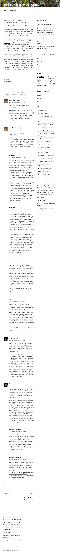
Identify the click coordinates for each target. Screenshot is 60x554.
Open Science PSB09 (43, 152)
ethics (51, 130)
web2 (45, 177)
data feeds (50, 124)
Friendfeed (52, 133)
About (5, 10)
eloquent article (28, 31)
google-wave (47, 136)
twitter (39, 177)
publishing (49, 158)
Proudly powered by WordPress (11, 550)
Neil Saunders (10, 35)
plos (39, 158)
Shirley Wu (12, 155)
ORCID (39, 64)
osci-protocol (41, 155)
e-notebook (41, 130)
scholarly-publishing (43, 165)
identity (40, 138)
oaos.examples (23, 288)
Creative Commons (43, 121)
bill (10, 260)
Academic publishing (43, 113)
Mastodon (39, 61)
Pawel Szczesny (14, 338)
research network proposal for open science (45, 162)
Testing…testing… (41, 38)
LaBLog (46, 138)
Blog (7, 79)
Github (39, 58)
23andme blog (23, 35)
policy (43, 158)
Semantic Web (42, 174)
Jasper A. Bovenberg (15, 429)
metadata (40, 141)
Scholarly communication (44, 168)
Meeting (52, 138)
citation (40, 119)
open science (50, 150)
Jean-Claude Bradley (15, 100)
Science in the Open (22, 5)
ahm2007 (40, 116)
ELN (47, 130)
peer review (50, 155)
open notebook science (44, 147)
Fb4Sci (40, 133)
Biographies (13, 10)
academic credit (42, 110)
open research (41, 150)
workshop (50, 177)
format (45, 133)
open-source (48, 141)
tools (49, 174)
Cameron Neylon (22, 20)
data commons (42, 124)
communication (48, 119)
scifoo (39, 171)
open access (41, 144)
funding (40, 136)
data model (49, 127)
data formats (41, 127)
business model (49, 116)
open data (9, 81)
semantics (46, 171)
